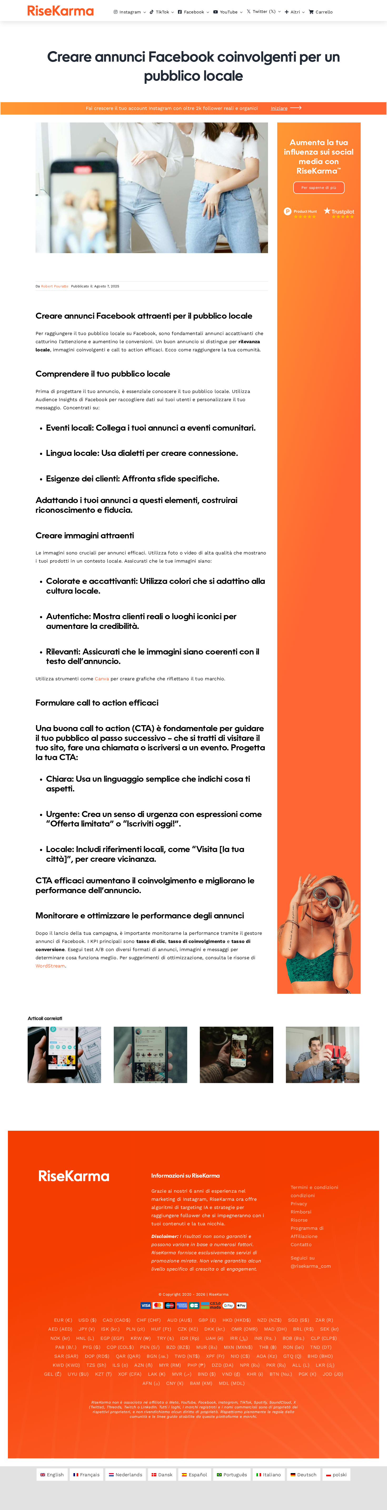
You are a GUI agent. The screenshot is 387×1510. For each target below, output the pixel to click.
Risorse (299, 1220)
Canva (102, 678)
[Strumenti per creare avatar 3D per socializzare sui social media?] (236, 1055)
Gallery (69, 1039)
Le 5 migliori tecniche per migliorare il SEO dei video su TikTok (146, 1043)
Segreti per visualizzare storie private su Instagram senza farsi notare (60, 1039)
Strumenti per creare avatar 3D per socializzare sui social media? (232, 1039)
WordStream (50, 965)
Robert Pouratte (54, 286)
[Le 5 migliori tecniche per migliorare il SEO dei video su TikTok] (150, 1055)
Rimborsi (301, 1211)
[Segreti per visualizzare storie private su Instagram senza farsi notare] (64, 1055)
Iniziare (279, 108)
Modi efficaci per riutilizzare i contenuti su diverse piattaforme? (318, 1039)
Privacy (299, 1203)
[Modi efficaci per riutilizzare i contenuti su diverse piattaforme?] (322, 1055)
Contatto (301, 1244)
